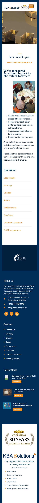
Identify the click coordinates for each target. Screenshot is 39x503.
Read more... (17, 382)
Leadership (9, 178)
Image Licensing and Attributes (17, 485)
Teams (7, 200)
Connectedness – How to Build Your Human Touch (24, 377)
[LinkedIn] (17, 314)
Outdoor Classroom (13, 222)
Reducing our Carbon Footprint (17, 488)
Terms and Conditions (14, 475)
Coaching (8, 215)
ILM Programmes (12, 230)
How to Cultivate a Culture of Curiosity (24, 391)
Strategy (8, 185)
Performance (10, 207)
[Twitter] (11, 314)
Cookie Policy (11, 482)
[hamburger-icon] (31, 6)
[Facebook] (6, 314)
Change (7, 193)
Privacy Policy (12, 478)
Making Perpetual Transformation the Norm (22, 404)
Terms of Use (11, 472)
